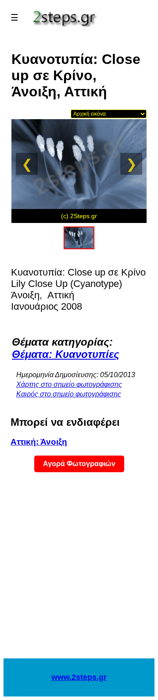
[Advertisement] (79, 571)
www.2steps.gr (79, 677)
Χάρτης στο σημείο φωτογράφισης (69, 384)
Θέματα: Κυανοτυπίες (65, 354)
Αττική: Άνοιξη (39, 441)
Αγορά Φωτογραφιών (79, 463)
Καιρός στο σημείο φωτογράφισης (68, 394)
